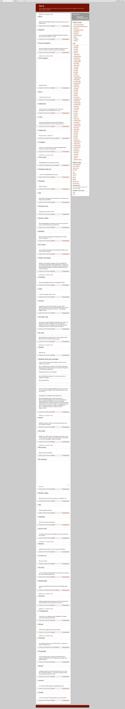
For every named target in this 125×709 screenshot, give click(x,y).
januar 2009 (76, 63)
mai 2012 (76, 134)
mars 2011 (76, 109)
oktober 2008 (76, 58)
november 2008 (77, 59)
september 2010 (77, 99)
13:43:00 (53, 254)
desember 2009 (77, 83)
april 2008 (76, 47)
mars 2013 (76, 152)
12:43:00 (53, 151)
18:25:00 (53, 512)
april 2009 (76, 68)
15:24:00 (57, 590)
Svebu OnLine (76, 168)
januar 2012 (76, 127)
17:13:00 (53, 328)
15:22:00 (53, 620)
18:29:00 (53, 113)
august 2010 (76, 97)
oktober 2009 (76, 79)
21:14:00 (53, 551)
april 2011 (76, 111)
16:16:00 (53, 676)
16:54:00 (53, 524)
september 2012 (77, 141)
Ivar (73, 171)
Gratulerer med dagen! (78, 30)
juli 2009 (75, 74)
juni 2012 (76, 136)
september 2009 (77, 77)
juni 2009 (76, 72)
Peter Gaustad (80, 16)
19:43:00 (53, 489)
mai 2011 (76, 113)
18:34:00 (57, 165)
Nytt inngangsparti (78, 35)
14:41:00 (53, 39)
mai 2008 (76, 49)
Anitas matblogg (76, 166)
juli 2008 (75, 52)
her (79, 188)
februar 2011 (76, 108)
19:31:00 (53, 296)
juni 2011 (76, 115)
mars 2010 (76, 88)
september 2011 (77, 120)
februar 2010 (76, 86)
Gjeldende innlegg (77, 159)
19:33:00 (53, 500)
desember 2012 (77, 147)
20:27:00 (53, 411)
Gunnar (74, 175)
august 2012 (76, 140)
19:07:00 (53, 99)
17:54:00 (53, 312)
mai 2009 (76, 70)
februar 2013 (76, 150)
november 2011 (77, 124)
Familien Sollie (76, 183)
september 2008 (77, 56)
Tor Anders (75, 169)
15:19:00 (53, 126)
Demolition (76, 38)
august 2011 (76, 118)
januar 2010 (76, 84)
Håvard (74, 179)
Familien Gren (76, 181)
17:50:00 (53, 25)
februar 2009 (76, 65)
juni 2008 (76, 51)
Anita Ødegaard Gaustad (82, 18)
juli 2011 (75, 116)
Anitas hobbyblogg (77, 164)
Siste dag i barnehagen (79, 24)
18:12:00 (53, 177)
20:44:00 (57, 647)
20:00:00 (53, 455)
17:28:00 (53, 202)
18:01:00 (53, 189)
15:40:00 (53, 538)
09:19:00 (53, 271)
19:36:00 (53, 285)
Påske (75, 37)
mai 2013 (76, 156)
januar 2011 (76, 106)
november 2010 (77, 102)
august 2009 (76, 75)
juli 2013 (75, 157)
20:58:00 (53, 355)
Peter (74, 194)
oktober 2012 (76, 143)
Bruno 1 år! (76, 28)
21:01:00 (53, 563)
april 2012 (76, 132)
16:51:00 (53, 214)
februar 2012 (76, 129)
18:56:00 (53, 576)
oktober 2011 (76, 122)
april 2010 (76, 90)
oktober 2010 (76, 100)
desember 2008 (77, 61)
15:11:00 (53, 688)
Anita (74, 192)
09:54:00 (53, 341)
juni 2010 (76, 93)
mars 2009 (76, 67)
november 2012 (77, 145)
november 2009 (77, 81)
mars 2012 (76, 131)
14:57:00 (57, 138)
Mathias (74, 173)
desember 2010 (77, 104)
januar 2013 (76, 148)
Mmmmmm (76, 33)
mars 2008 (76, 45)
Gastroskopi (76, 31)
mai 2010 (76, 91)
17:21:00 (53, 662)
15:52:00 (53, 227)
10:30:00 (53, 632)
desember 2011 (77, 125)
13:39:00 (53, 700)
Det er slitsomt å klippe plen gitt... (81, 26)
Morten (74, 177)
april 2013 (76, 154)
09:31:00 (53, 605)
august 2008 (76, 54)
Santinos (76, 40)
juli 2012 (75, 138)
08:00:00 (53, 441)
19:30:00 (53, 87)
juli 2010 (75, 95)
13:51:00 (53, 427)
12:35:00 (53, 52)
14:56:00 (53, 240)
